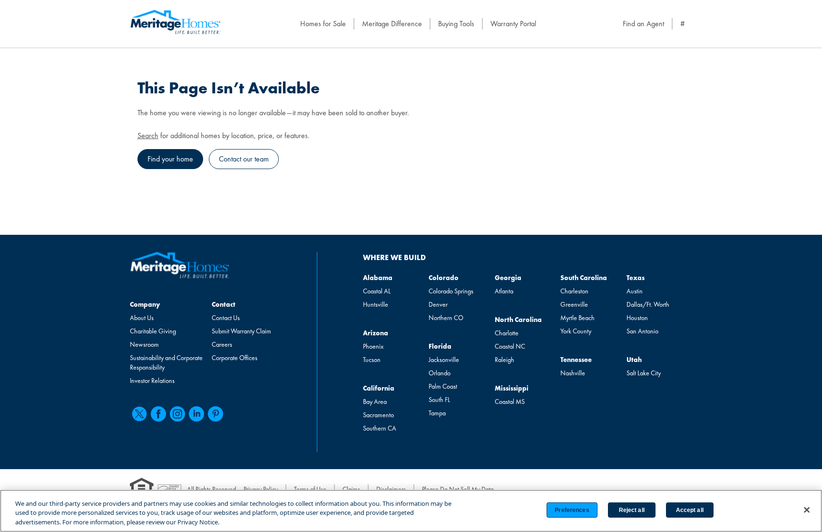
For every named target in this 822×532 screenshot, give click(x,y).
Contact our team (244, 159)
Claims (351, 489)
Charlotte (507, 333)
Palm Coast (443, 386)
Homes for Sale (323, 24)
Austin (634, 291)
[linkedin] (196, 414)
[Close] (806, 509)
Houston (637, 317)
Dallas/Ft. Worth (647, 304)
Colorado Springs (451, 291)
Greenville (574, 304)
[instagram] (177, 414)
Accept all (690, 510)
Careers (222, 344)
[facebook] (158, 414)
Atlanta (504, 291)
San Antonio (642, 331)
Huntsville (375, 304)
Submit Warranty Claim (241, 331)
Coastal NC (510, 346)
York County (575, 331)
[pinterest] (215, 414)
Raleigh (504, 359)
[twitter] (139, 414)
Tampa (437, 413)
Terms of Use (310, 489)
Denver (438, 304)
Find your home (170, 159)
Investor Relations (152, 380)
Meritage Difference (392, 24)
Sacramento (378, 415)
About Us (142, 317)
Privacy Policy (261, 489)
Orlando (439, 373)
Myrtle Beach (577, 317)
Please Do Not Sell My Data (458, 489)
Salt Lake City (643, 373)
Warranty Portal (513, 24)
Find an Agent (643, 24)
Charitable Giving (153, 331)
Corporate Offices (234, 357)
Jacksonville (444, 359)
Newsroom (144, 344)
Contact (223, 304)
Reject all (632, 510)
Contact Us (226, 317)
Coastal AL (377, 291)
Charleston (574, 291)
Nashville (572, 373)
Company (145, 304)
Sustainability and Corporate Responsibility (166, 362)
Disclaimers (391, 489)
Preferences (572, 510)
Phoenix (373, 346)
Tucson (372, 359)
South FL (439, 399)
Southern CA (379, 428)
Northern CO (446, 317)
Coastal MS (510, 401)
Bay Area (375, 401)
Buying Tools (456, 24)
